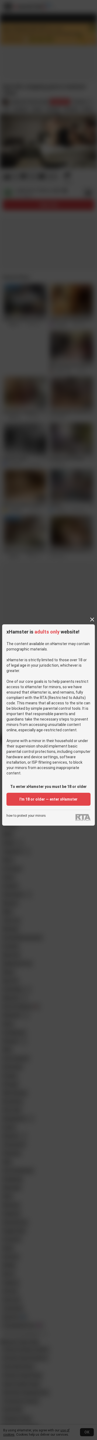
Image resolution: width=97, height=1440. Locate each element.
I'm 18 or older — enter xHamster (48, 799)
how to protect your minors (26, 816)
